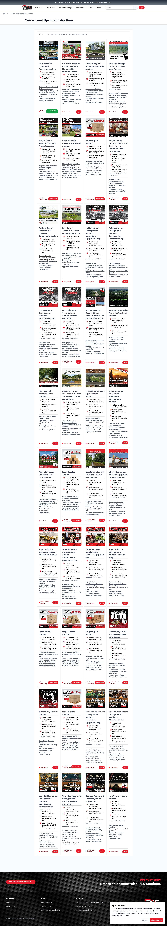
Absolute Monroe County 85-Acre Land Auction (46, 475)
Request (79, 2)
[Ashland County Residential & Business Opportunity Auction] (48, 214)
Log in (78, 112)
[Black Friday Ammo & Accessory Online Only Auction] (118, 618)
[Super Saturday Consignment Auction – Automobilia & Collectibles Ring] (72, 536)
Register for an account (20, 882)
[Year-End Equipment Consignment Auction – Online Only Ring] (72, 782)
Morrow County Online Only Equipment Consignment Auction (116, 396)
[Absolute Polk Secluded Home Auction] (48, 378)
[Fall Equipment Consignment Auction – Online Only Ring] (72, 297)
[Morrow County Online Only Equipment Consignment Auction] (118, 378)
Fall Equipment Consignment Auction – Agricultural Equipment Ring (93, 233)
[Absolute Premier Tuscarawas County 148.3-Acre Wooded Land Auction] (72, 378)
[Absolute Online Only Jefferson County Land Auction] (95, 458)
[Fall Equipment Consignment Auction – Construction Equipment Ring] (118, 214)
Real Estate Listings (65, 8)
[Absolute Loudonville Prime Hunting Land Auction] (118, 297)
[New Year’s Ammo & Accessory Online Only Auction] (95, 782)
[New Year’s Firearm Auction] (118, 782)
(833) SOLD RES (84, 906)
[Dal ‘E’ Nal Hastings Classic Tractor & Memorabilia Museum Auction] (72, 50)
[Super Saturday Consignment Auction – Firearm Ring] (118, 536)
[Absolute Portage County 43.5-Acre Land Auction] (118, 50)
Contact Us (10, 906)
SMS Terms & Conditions (50, 910)
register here (106, 2)
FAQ (90, 8)
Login (141, 8)
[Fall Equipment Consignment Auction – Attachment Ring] (48, 297)
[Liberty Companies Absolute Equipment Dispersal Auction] (118, 458)
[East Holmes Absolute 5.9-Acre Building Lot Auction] (72, 214)
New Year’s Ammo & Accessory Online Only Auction (95, 799)
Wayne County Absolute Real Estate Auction (71, 143)
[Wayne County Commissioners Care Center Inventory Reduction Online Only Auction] (118, 127)
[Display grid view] (40, 35)
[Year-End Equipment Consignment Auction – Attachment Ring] (118, 698)
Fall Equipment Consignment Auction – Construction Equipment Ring (116, 233)
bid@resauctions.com (87, 910)
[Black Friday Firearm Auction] (48, 698)
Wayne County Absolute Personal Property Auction (47, 143)
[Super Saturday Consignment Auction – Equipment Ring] (95, 536)
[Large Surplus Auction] (95, 127)
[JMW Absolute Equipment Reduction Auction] (48, 50)
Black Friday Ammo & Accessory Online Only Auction (118, 634)
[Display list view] (43, 35)
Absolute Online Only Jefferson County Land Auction (95, 475)
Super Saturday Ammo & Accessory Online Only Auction (48, 552)
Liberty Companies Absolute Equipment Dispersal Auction (118, 475)
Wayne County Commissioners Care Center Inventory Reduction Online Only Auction (118, 145)
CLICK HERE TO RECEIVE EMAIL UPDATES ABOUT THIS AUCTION (94, 174)
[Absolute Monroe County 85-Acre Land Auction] (48, 458)
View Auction (53, 199)
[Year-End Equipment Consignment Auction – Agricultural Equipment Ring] (95, 698)
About (8, 902)
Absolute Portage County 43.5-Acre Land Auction (117, 66)
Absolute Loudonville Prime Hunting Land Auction (118, 313)
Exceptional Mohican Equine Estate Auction (95, 394)
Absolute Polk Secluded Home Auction (46, 394)
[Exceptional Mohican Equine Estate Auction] (95, 378)
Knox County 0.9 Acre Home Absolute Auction (95, 66)
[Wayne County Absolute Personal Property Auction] (48, 127)
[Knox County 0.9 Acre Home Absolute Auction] (95, 50)
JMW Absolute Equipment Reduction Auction (47, 66)
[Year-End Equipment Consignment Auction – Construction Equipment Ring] (48, 782)
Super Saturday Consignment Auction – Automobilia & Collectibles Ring (70, 554)
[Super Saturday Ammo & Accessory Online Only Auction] (48, 536)
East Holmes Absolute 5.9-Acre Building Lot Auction (71, 230)
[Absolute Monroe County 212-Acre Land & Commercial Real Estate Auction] (95, 297)
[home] (27, 7)
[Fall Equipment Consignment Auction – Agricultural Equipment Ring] (95, 214)
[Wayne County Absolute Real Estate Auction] (72, 127)
